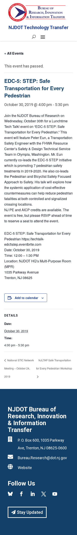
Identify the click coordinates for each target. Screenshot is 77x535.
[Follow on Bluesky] (10, 494)
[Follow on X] (43, 494)
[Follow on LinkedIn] (32, 494)
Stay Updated (30, 512)
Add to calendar (26, 298)
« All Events (14, 53)
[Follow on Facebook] (21, 494)
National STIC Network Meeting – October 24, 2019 (19, 368)
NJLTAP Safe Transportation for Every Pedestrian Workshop (54, 364)
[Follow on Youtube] (54, 494)
